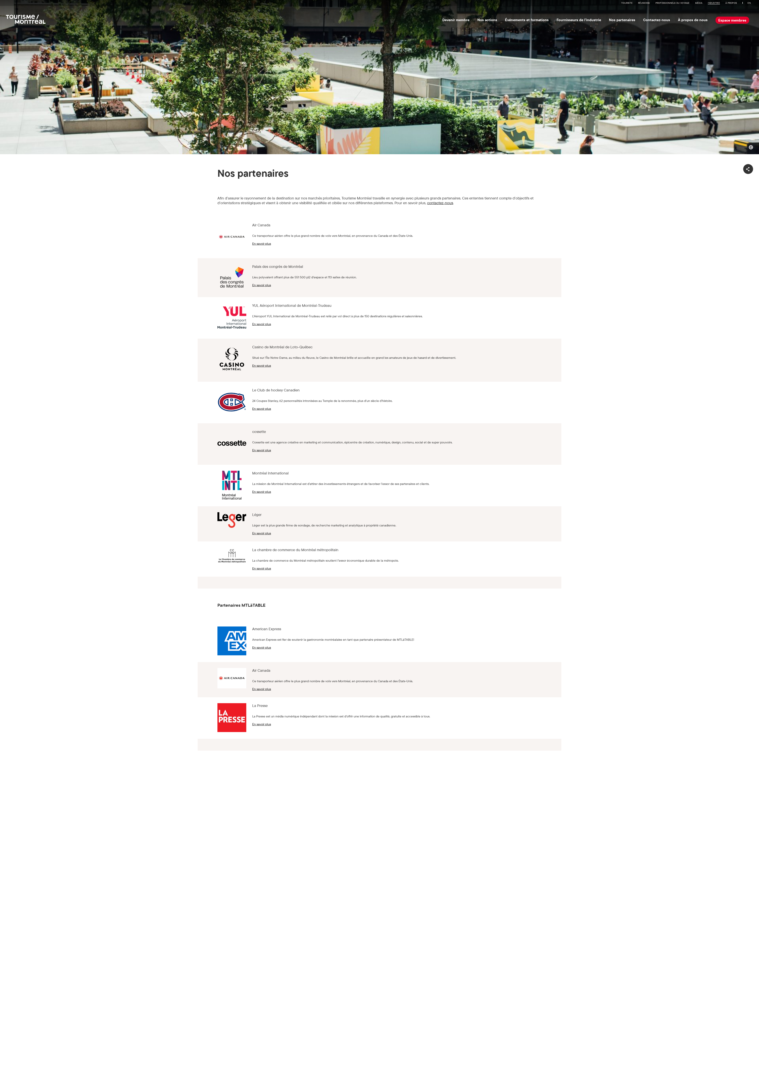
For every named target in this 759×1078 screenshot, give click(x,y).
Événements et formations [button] (527, 20)
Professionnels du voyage (672, 2)
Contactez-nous (656, 20)
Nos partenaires (622, 20)
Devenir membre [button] (455, 20)
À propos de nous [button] (693, 20)
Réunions (644, 2)
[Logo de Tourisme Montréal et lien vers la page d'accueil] (25, 18)
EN (749, 2)
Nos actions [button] (487, 20)
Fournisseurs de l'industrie (579, 20)
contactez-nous (440, 202)
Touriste (626, 2)
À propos (731, 2)
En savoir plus (261, 244)
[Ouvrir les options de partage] (748, 169)
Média (698, 2)
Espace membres (732, 20)
